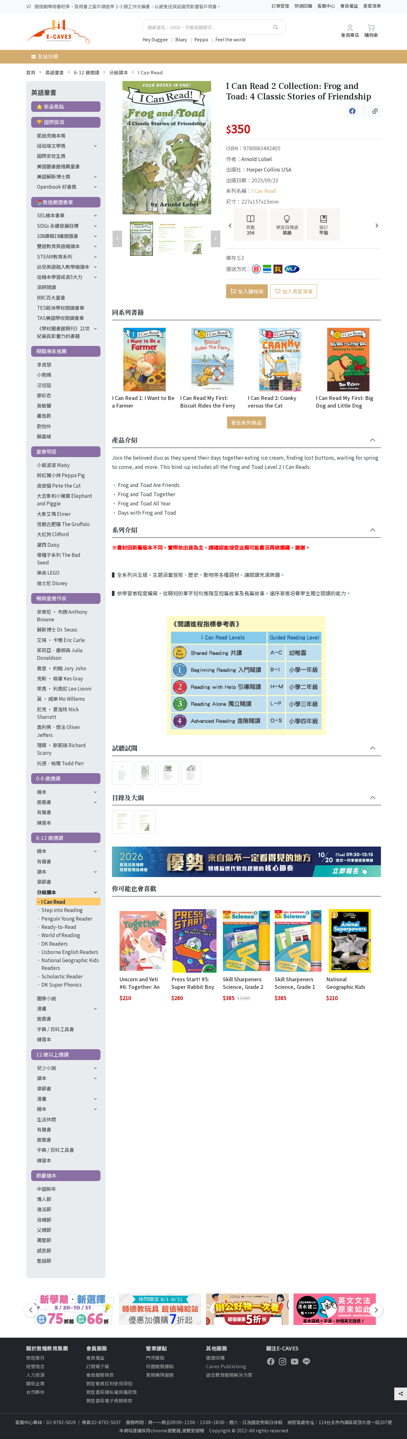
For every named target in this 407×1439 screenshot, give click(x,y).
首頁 (30, 72)
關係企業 (35, 1383)
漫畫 (41, 1008)
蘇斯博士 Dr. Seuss (57, 629)
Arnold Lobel (256, 159)
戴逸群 (44, 415)
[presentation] (230, 226)
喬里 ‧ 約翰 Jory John (61, 668)
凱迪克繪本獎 (51, 135)
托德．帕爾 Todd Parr (60, 763)
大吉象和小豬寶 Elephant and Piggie (64, 499)
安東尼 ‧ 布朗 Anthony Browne (62, 615)
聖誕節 (44, 1260)
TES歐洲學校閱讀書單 (60, 307)
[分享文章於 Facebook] (352, 111)
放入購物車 (251, 291)
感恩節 (44, 1250)
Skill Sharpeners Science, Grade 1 (295, 982)
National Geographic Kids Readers (70, 963)
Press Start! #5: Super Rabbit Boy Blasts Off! (192, 982)
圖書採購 (215, 1357)
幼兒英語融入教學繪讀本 (63, 266)
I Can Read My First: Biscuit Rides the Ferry (207, 401)
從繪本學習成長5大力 (59, 276)
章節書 (44, 881)
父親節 (44, 1229)
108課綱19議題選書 (57, 235)
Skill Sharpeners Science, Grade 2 (243, 982)
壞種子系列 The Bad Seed (58, 558)
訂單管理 (280, 6)
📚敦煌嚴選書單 (54, 202)
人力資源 (35, 1374)
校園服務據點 (160, 1366)
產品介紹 (124, 440)
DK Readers (54, 943)
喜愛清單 (372, 6)
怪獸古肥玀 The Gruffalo (63, 523)
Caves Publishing (226, 1366)
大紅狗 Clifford (53, 533)
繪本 (41, 791)
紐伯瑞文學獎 (51, 145)
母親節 (44, 1219)
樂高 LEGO (48, 572)
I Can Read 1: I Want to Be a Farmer (143, 401)
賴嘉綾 (44, 436)
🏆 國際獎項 (50, 122)
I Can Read (150, 72)
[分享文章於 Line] (364, 111)
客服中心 (326, 6)
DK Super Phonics (61, 984)
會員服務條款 (100, 1374)
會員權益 (349, 6)
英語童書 (54, 72)
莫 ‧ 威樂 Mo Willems (61, 698)
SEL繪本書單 (51, 215)
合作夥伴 (35, 1391)
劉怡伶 (44, 425)
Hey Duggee (155, 39)
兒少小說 (46, 1067)
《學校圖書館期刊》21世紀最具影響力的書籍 (63, 332)
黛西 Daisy (48, 544)
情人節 (44, 1198)
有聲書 (44, 811)
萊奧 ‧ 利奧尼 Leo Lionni (64, 688)
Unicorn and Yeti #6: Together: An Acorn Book (140, 982)
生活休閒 (46, 1119)
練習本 (44, 822)
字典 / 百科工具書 (55, 1028)
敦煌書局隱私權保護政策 (111, 1391)
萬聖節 (44, 1239)
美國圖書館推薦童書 (58, 166)
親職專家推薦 (51, 351)
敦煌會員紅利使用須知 (109, 1383)
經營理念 (35, 1366)
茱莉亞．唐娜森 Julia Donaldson (59, 653)
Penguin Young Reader (66, 918)
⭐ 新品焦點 (50, 106)
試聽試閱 (124, 748)
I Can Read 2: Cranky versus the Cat (272, 401)
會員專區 (350, 34)
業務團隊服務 (160, 1374)
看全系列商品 (246, 422)
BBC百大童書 (51, 297)
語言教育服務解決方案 (229, 1374)
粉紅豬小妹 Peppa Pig (61, 474)
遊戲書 (44, 801)
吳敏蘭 (44, 405)
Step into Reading (62, 909)
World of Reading (60, 934)
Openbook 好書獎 (56, 186)
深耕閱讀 (46, 286)
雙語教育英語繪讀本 (58, 245)
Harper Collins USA (268, 169)
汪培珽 (44, 385)
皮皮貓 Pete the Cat (59, 485)
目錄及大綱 (128, 798)
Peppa (201, 39)
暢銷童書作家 (51, 598)
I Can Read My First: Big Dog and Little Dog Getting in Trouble (344, 401)
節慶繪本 (46, 1175)
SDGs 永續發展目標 (58, 225)
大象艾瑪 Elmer (54, 513)
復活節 (44, 1209)
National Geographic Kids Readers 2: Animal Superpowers (347, 982)
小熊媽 (44, 374)
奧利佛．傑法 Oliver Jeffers (58, 730)
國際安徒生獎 (51, 155)
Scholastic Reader (62, 976)
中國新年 (46, 1188)
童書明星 (46, 451)
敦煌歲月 (35, 1357)
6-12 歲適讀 (87, 72)
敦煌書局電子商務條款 (109, 1400)
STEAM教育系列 (54, 256)
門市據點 (155, 1357)
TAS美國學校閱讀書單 (60, 317)
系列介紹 (124, 530)
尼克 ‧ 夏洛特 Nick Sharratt (58, 713)
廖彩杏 (44, 395)
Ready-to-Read (58, 926)
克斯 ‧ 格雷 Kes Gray (60, 678)
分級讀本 (118, 72)
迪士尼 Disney (52, 582)
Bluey (181, 39)
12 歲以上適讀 (52, 1054)
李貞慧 (44, 364)
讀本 (41, 871)
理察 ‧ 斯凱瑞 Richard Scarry (61, 748)
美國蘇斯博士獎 (53, 176)
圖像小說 (46, 998)
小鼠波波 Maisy (53, 464)
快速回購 (303, 6)
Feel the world (230, 39)
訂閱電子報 (97, 1366)
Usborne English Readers (69, 951)
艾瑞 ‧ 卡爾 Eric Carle (61, 639)
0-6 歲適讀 (48, 778)
